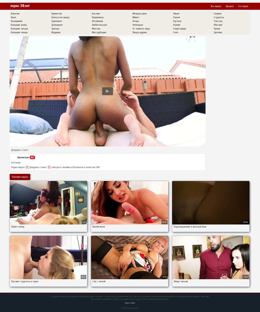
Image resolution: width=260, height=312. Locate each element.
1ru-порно (243, 6)
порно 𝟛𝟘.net (20, 6)
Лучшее (230, 6)
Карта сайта (130, 303)
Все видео (216, 6)
